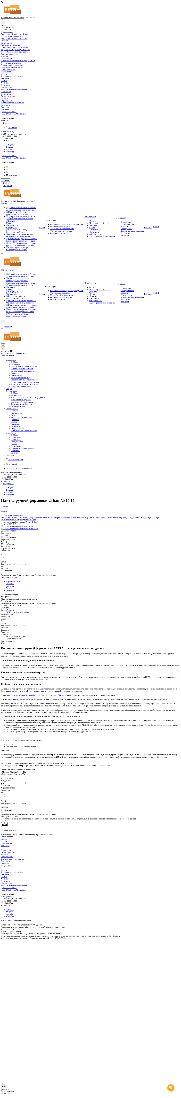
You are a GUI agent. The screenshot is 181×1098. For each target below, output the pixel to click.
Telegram (9, 147)
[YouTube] (7, 172)
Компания (5, 846)
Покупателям (16, 413)
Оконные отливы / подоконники (105, 517)
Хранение (5, 879)
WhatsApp (10, 151)
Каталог (4, 839)
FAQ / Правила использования (14, 885)
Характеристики (13, 581)
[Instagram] (7, 167)
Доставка (10, 590)
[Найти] (3, 22)
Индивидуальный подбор (12, 872)
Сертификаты (7, 857)
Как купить (11, 586)
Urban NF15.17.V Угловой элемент (15, 612)
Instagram (10, 145)
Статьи (4, 877)
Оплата (9, 588)
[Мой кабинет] (2, 324)
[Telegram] (7, 169)
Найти (4, 1087)
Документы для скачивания (12, 859)
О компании (16, 437)
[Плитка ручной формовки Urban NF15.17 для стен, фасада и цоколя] (19, 526)
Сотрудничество (8, 852)
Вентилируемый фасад (82, 517)
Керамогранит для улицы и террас (133, 517)
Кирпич (58, 517)
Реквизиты (5, 861)
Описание (10, 584)
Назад (15, 362)
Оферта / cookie (7, 883)
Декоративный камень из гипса (41, 517)
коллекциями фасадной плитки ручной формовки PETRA (38, 695)
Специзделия (67, 517)
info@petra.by (8, 132)
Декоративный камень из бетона (14, 517)
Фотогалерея (16, 395)
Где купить (5, 881)
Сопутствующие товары (25, 520)
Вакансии (5, 863)
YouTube (9, 149)
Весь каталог (16, 364)
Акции (4, 841)
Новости (4, 854)
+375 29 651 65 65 (9, 112)
